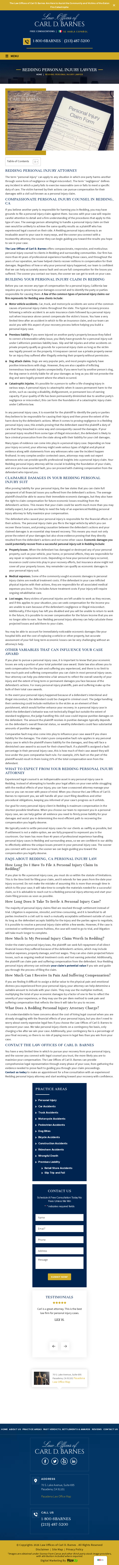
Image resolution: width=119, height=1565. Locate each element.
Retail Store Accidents (58, 1168)
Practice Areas (32, 1429)
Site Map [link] (57, 1549)
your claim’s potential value (68, 965)
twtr (54, 1461)
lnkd (73, 1461)
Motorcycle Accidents (51, 1118)
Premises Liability (49, 1162)
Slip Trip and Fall (54, 1172)
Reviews (97, 1429)
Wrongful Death (48, 1155)
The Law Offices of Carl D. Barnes (25, 248)
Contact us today (16, 1072)
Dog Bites (44, 1131)
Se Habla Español (75, 31)
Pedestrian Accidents (51, 1125)
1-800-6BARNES (47, 40)
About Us (15, 1429)
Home (4, 1429)
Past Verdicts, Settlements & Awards (66, 1429)
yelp (64, 1461)
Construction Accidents (52, 1143)
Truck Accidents (48, 1112)
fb (45, 1461)
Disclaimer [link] (42, 1549)
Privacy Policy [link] (74, 1549)
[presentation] (54, 1346)
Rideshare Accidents (51, 1149)
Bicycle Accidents (49, 1137)
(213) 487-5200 (77, 40)
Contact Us (110, 1429)
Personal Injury (47, 1100)
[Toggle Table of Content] (34, 161)
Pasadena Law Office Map (69, 1380)
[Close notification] (114, 5)
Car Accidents (46, 1106)
